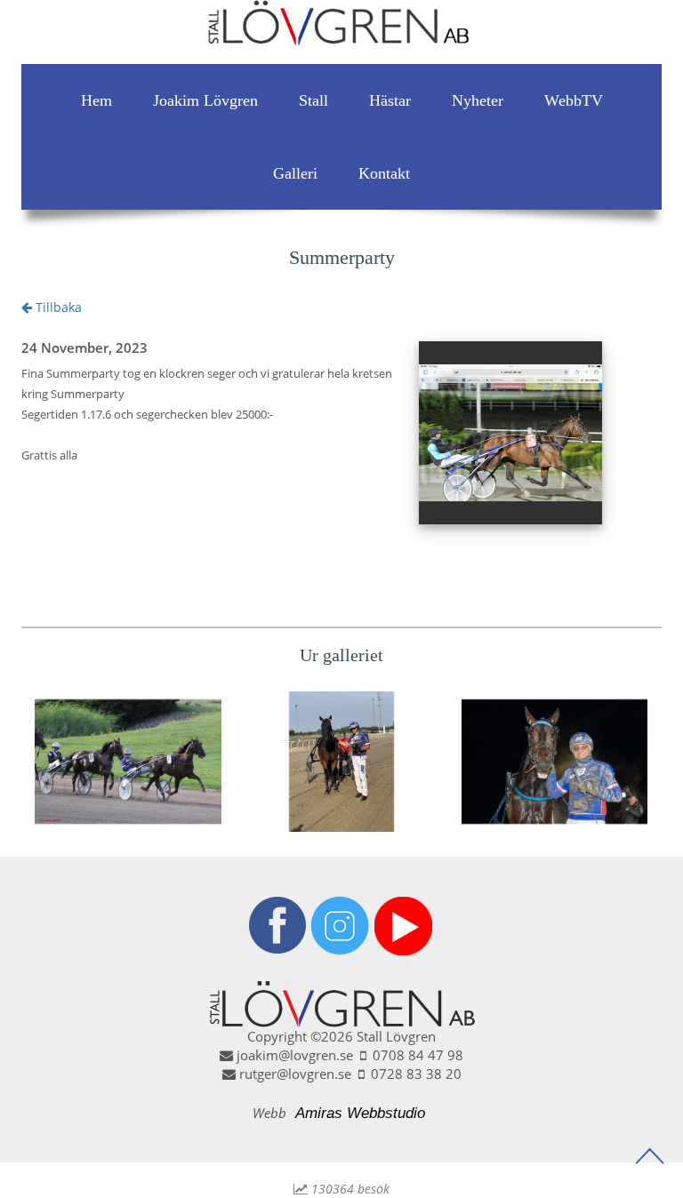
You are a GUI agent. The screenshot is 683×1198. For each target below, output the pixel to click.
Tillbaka (57, 307)
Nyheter (477, 100)
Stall (313, 100)
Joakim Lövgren (205, 100)
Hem (96, 100)
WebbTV (573, 100)
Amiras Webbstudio (360, 1113)
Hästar (390, 100)
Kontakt (384, 173)
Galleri (295, 173)
